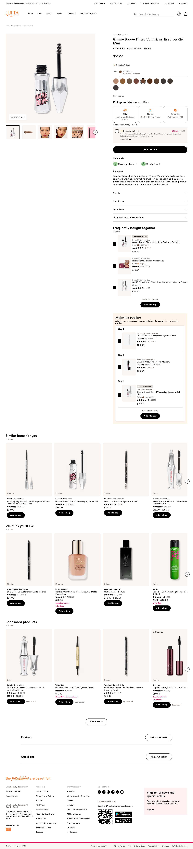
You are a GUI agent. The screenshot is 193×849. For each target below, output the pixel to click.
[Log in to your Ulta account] (179, 14)
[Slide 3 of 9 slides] (45, 132)
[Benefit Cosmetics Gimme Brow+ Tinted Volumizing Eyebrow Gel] (77, 476)
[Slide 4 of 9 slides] (61, 132)
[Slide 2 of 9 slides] (29, 132)
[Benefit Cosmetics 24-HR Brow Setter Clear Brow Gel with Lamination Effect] (29, 663)
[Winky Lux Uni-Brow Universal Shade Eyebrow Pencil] (77, 663)
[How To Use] (150, 201)
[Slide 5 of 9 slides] (77, 132)
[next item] (95, 132)
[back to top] (184, 840)
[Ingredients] (150, 209)
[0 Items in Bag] (185, 14)
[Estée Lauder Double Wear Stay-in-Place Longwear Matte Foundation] (77, 570)
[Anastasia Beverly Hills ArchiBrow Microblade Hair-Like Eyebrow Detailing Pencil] (126, 663)
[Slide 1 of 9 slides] (12, 132)
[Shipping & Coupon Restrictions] (150, 217)
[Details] (150, 193)
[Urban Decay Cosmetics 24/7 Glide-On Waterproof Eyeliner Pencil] (29, 566)
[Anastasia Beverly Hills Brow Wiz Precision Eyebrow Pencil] (126, 476)
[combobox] (150, 73)
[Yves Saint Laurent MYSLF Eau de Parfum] (126, 566)
